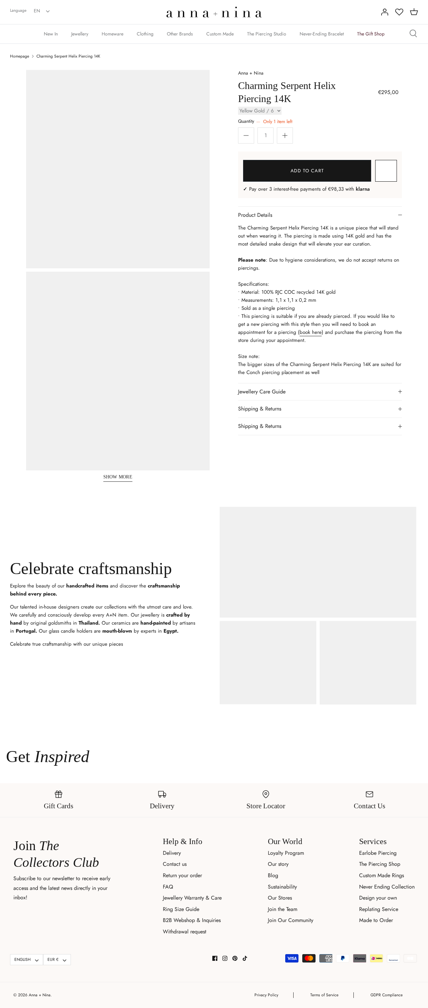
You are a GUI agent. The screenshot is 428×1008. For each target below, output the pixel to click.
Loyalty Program (286, 853)
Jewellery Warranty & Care (192, 898)
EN (37, 10)
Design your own (378, 898)
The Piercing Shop (379, 864)
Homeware (112, 33)
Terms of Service (324, 995)
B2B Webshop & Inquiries (192, 920)
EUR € (53, 959)
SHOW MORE (118, 476)
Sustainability (282, 887)
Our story (278, 864)
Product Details (255, 215)
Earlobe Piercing (378, 853)
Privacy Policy (266, 995)
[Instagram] (224, 958)
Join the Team (282, 909)
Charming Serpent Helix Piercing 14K (68, 56)
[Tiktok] (244, 958)
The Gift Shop (371, 33)
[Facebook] (214, 958)
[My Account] (385, 12)
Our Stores (280, 898)
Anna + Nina (250, 73)
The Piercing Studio (266, 33)
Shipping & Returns (259, 409)
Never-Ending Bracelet (322, 33)
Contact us (175, 864)
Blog (273, 875)
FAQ (168, 887)
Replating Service (378, 909)
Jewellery (79, 33)
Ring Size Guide (181, 909)
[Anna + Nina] (214, 12)
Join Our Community (290, 920)
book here (311, 332)
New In (51, 33)
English (22, 959)
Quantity (265, 121)
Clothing (145, 33)
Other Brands (180, 33)
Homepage (19, 56)
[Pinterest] (234, 958)
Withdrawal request (184, 931)
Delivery (172, 853)
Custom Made (220, 33)
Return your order (182, 875)
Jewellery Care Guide (262, 391)
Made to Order (376, 920)
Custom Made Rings (381, 875)
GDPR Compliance (386, 995)
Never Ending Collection (387, 887)
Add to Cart (307, 170)
